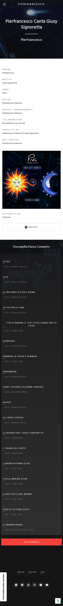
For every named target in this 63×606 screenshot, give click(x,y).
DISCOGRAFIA (31, 542)
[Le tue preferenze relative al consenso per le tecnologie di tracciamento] (58, 601)
